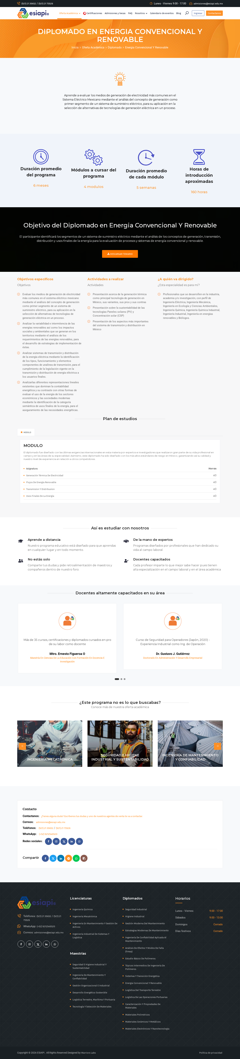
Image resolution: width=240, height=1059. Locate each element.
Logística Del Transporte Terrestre (143, 989)
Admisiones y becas (115, 13)
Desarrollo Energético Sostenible (90, 992)
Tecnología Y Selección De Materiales (92, 1006)
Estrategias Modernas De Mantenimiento (147, 930)
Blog (178, 13)
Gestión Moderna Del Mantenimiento (145, 923)
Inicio (75, 47)
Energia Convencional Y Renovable (143, 982)
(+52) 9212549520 (48, 833)
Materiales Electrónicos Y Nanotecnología (147, 1028)
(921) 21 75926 (45, 3)
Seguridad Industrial (136, 909)
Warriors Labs (88, 1052)
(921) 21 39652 (28, 3)
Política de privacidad (210, 1052)
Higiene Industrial (134, 916)
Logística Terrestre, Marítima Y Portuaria (94, 999)
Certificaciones (94, 13)
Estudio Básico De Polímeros (140, 958)
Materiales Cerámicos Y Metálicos (143, 1021)
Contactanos (214, 13)
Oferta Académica (68, 13)
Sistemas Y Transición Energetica (142, 975)
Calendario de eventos (162, 13)
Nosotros (140, 13)
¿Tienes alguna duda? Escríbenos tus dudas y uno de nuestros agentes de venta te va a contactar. (92, 816)
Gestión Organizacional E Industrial (91, 985)
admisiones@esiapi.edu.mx (208, 3)
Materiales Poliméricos (137, 1014)
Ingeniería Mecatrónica (85, 916)
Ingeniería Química (83, 909)
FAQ (130, 13)
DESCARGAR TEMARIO (121, 253)
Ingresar (198, 13)
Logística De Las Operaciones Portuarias (146, 996)
